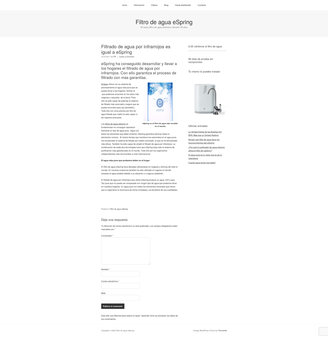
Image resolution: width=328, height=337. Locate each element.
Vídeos (154, 5)
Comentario (107, 235)
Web (103, 293)
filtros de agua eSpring (115, 123)
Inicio (124, 5)
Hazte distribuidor (183, 5)
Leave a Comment (126, 56)
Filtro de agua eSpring (164, 21)
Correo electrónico (110, 281)
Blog (166, 5)
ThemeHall (222, 330)
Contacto (202, 5)
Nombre (105, 269)
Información (139, 5)
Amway (104, 84)
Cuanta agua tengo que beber (202, 162)
